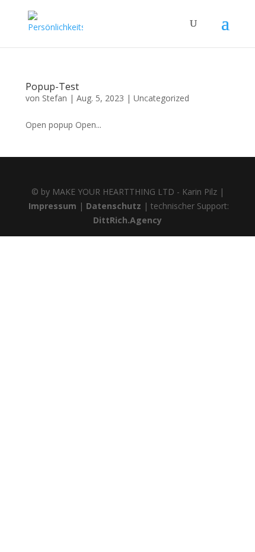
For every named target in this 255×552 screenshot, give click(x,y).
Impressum (52, 205)
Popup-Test (52, 86)
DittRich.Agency (127, 220)
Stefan (54, 98)
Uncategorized (161, 98)
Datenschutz (113, 205)
